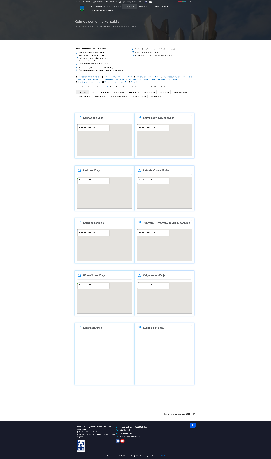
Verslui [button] (163, 6)
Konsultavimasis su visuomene (102, 11)
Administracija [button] (129, 6)
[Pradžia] (82, 8)
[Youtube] (122, 441)
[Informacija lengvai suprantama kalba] (146, 2)
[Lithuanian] (183, 1)
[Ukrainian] (185, 1)
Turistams (155, 6)
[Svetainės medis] (190, 2)
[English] (179, 1)
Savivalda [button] (116, 6)
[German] (181, 1)
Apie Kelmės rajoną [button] (101, 6)
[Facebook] (118, 441)
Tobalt (163, 456)
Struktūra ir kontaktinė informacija (104, 26)
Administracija (86, 26)
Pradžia (77, 26)
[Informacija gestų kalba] (150, 2)
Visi (81, 86)
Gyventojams (142, 6)
